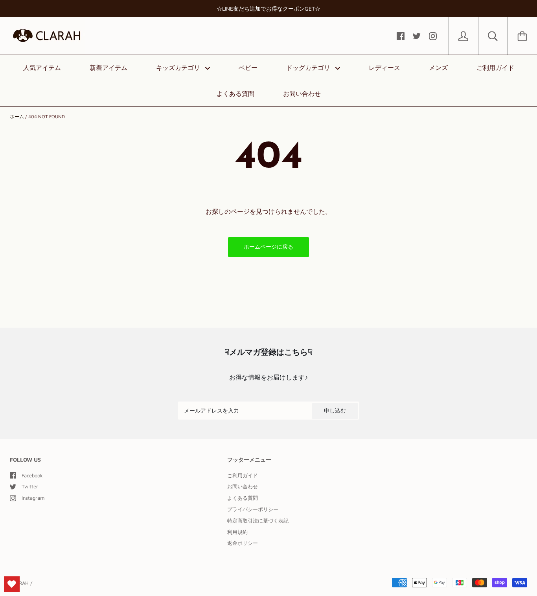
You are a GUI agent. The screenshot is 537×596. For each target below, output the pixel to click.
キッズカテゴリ (179, 67)
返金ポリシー (242, 543)
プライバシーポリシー (252, 509)
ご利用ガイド (495, 67)
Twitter (30, 486)
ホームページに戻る (268, 246)
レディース (384, 67)
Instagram (33, 498)
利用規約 (237, 532)
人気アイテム (42, 67)
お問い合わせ (302, 93)
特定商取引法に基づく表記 (258, 520)
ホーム (17, 116)
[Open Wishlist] (12, 584)
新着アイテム (108, 67)
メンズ (438, 67)
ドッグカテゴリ (309, 67)
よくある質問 (235, 93)
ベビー (248, 67)
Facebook (32, 475)
